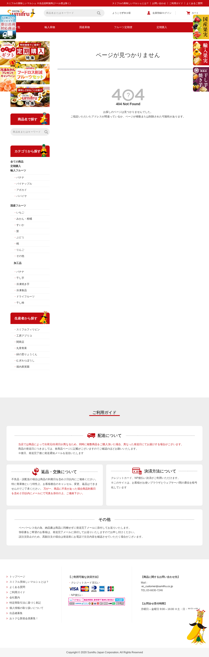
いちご (19, 212)
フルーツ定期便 (123, 27)
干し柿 (19, 302)
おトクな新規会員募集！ (23, 618)
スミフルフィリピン (27, 329)
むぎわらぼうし (24, 360)
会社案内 (14, 597)
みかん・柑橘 (23, 218)
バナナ (19, 177)
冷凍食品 (20, 290)
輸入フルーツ (18, 170)
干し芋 (19, 277)
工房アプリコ (23, 335)
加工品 (18, 263)
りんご (19, 249)
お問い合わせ (159, 3)
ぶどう (19, 237)
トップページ (17, 576)
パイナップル (23, 183)
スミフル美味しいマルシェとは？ (29, 581)
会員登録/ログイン (162, 13)
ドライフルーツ (24, 296)
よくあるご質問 (194, 3)
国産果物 (84, 27)
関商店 (19, 342)
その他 (19, 256)
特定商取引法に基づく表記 (25, 602)
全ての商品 (17, 161)
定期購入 (162, 27)
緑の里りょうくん (25, 354)
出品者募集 (16, 613)
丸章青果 (20, 348)
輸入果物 (50, 27)
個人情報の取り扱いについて (26, 608)
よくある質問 (17, 587)
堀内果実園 (21, 366)
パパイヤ (20, 196)
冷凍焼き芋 (21, 284)
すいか (19, 225)
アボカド (20, 189)
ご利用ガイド (176, 3)
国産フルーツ (18, 205)
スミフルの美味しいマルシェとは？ (130, 3)
